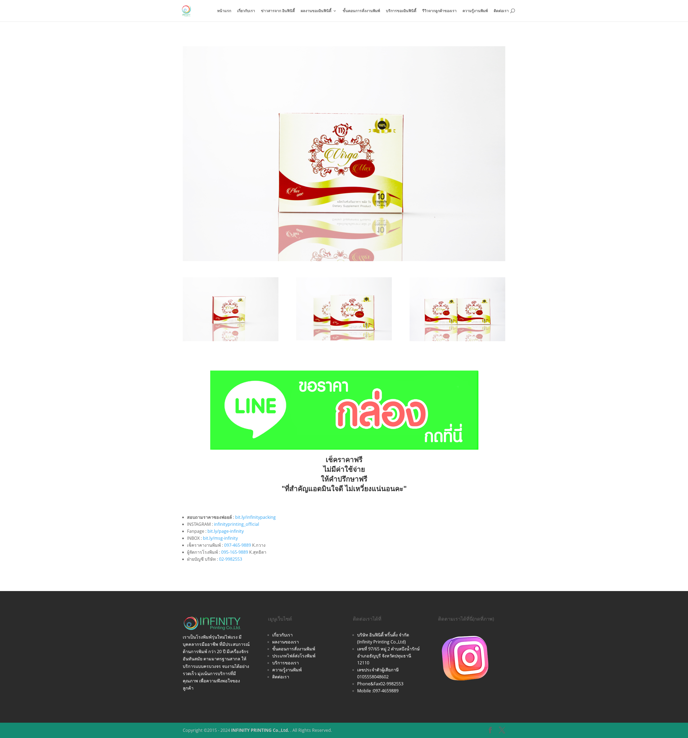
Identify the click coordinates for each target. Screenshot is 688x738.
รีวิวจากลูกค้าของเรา (439, 11)
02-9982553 (230, 559)
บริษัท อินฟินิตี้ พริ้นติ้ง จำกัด (383, 635)
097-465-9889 (237, 545)
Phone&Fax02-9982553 (380, 684)
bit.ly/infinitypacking (255, 517)
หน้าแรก (224, 11)
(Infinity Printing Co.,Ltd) (381, 642)
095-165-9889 (234, 552)
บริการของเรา (285, 663)
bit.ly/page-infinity (225, 531)
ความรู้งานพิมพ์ (475, 11)
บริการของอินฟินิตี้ (401, 11)
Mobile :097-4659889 (378, 691)
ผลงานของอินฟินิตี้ (316, 11)
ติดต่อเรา (501, 11)
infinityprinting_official (236, 524)
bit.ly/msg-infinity (220, 538)
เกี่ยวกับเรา (246, 11)
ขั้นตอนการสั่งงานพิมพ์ (361, 11)
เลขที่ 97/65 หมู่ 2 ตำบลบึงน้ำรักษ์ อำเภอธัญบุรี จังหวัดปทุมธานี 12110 (388, 656)
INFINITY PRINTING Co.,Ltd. (260, 730)
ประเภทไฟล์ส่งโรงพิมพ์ (294, 656)
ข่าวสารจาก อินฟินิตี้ (278, 11)
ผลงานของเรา (285, 642)
